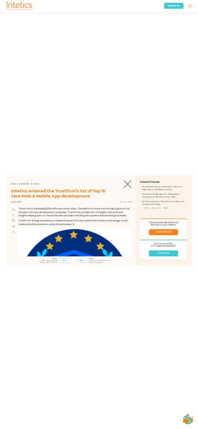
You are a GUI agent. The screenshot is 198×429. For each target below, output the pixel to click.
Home (14, 184)
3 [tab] (156, 208)
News (36, 184)
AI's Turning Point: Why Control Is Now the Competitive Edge (163, 202)
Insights (25, 184)
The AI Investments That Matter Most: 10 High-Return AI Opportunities (162, 188)
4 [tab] (158, 208)
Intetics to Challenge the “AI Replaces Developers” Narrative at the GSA (161, 195)
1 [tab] (152, 208)
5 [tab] (160, 208)
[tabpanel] (163, 197)
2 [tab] (154, 208)
